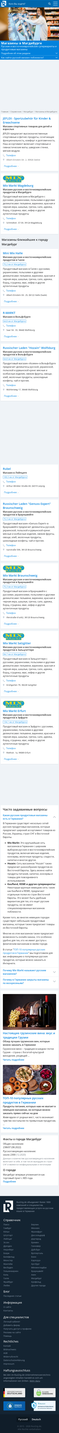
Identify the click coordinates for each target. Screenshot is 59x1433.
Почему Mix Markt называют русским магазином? (24, 972)
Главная (4, 111)
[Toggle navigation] (55, 4)
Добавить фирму (11, 1325)
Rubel (7, 469)
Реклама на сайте (12, 1332)
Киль (5, 1274)
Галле (6, 1278)
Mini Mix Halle (13, 253)
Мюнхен (35, 1228)
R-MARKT (9, 313)
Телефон (11, 155)
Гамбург (7, 1228)
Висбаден (8, 1267)
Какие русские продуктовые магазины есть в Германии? (25, 817)
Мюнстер (8, 1260)
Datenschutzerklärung (14, 1360)
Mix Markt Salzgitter (17, 643)
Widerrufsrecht (10, 1356)
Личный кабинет (11, 1321)
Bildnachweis (9, 1349)
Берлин (35, 1224)
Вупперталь (37, 1253)
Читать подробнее (13, 1059)
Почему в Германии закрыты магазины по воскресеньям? (26, 981)
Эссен (6, 1242)
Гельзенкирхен (10, 1271)
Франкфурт (36, 1231)
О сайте (7, 1307)
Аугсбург (35, 1264)
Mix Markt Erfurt (14, 711)
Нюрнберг (8, 1249)
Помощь (7, 1336)
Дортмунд (36, 1238)
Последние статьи (12, 1296)
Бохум (6, 1253)
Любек (6, 1285)
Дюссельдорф (38, 1235)
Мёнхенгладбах (39, 1267)
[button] (29, 53)
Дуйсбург (35, 1249)
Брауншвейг (37, 1271)
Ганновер (36, 1246)
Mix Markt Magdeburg (18, 185)
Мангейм (7, 1264)
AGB (5, 1353)
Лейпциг (7, 1238)
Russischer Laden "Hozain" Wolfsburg (29, 348)
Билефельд (8, 1256)
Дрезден (7, 1246)
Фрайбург (8, 1282)
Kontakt (7, 1345)
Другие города (38, 1285)
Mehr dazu (35, 1380)
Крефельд (36, 1282)
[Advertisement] (29, 432)
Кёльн (6, 1231)
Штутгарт (8, 1235)
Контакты (8, 1310)
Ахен (33, 1274)
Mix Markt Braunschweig (20, 575)
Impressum (8, 1363)
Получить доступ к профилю (17, 1328)
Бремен (35, 1242)
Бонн (33, 1256)
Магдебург (36, 1278)
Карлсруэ (35, 1260)
